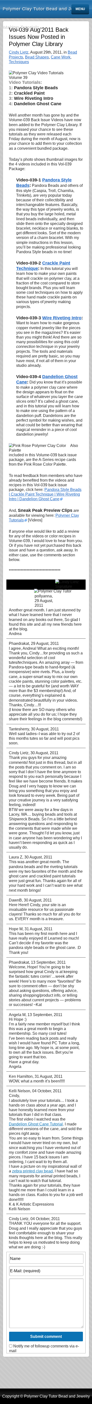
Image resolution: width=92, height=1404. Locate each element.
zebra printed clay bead (32, 1171)
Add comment (70, 598)
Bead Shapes (37, 57)
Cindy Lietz (18, 52)
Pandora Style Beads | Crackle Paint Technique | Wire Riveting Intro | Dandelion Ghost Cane (45, 494)
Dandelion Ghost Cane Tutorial (36, 1124)
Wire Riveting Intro (61, 317)
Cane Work (60, 57)
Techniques (19, 62)
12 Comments (22, 598)
